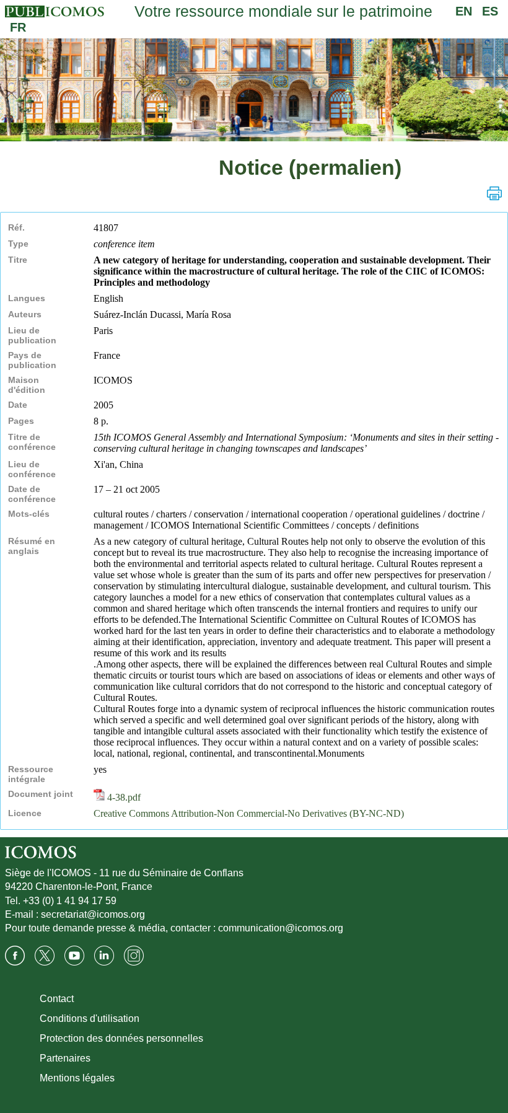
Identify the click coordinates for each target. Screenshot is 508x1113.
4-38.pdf (123, 797)
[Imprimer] (494, 193)
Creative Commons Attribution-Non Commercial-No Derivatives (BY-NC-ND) (249, 813)
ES (490, 11)
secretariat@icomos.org (93, 914)
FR (18, 27)
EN (463, 11)
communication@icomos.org (280, 928)
